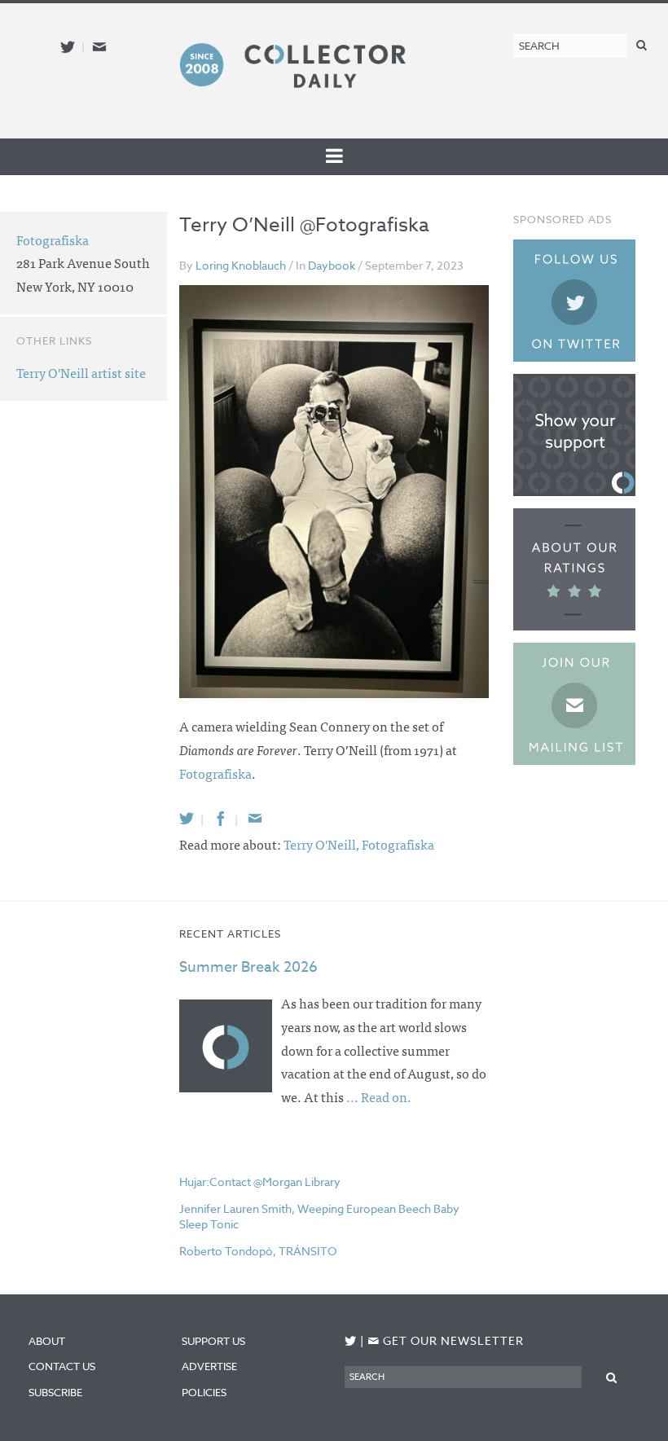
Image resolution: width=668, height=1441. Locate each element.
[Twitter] (186, 818)
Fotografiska (215, 773)
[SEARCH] (641, 44)
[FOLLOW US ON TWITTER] (351, 1341)
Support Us (213, 1340)
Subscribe (55, 1392)
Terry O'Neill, (322, 843)
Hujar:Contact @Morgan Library (260, 1181)
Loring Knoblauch (241, 265)
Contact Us (62, 1366)
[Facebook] (220, 818)
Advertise (209, 1366)
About (47, 1340)
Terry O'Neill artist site (81, 372)
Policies (204, 1392)
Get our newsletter (445, 1340)
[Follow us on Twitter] (67, 46)
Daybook (331, 265)
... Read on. (378, 1096)
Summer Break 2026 (248, 967)
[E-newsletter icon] (99, 46)
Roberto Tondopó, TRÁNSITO (257, 1251)
